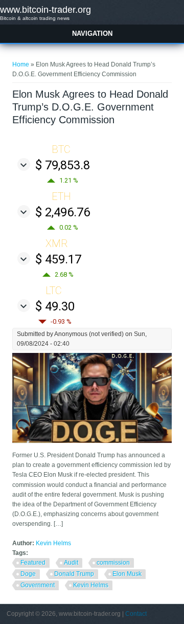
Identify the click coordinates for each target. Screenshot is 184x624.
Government (37, 585)
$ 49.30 (55, 306)
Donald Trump (74, 573)
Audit (71, 562)
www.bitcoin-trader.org (45, 9)
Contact (136, 613)
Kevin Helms (53, 543)
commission (113, 562)
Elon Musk (127, 573)
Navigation (92, 33)
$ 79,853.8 (62, 165)
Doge (28, 573)
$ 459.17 (58, 259)
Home (20, 64)
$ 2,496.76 (62, 212)
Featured (32, 562)
